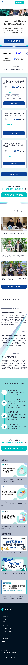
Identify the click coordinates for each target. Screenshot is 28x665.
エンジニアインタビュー (7, 629)
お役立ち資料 (4, 638)
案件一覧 (3, 619)
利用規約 (3, 641)
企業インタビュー (6, 626)
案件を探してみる (14, 41)
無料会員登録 (19, 2)
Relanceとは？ (5, 616)
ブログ (3, 635)
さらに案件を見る (14, 174)
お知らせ (3, 622)
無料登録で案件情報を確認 (14, 195)
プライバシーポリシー (6, 652)
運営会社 (14, 652)
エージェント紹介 (6, 631)
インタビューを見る (14, 287)
